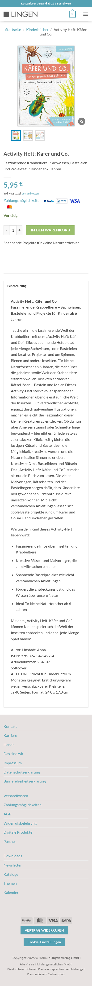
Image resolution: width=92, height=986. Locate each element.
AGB (7, 814)
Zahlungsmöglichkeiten (23, 804)
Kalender (11, 892)
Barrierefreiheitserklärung (25, 781)
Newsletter (13, 865)
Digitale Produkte (18, 832)
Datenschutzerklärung (22, 772)
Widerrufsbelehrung (20, 823)
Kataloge (11, 874)
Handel (9, 744)
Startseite (13, 29)
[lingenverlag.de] (24, 14)
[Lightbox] (81, 121)
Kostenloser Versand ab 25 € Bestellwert (46, 3)
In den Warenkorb (50, 230)
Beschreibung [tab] (16, 286)
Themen (10, 883)
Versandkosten (30, 193)
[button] (72, 14)
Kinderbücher (37, 29)
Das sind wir (13, 753)
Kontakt (10, 726)
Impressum (13, 763)
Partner (10, 841)
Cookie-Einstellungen (44, 942)
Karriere (10, 735)
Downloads (13, 855)
